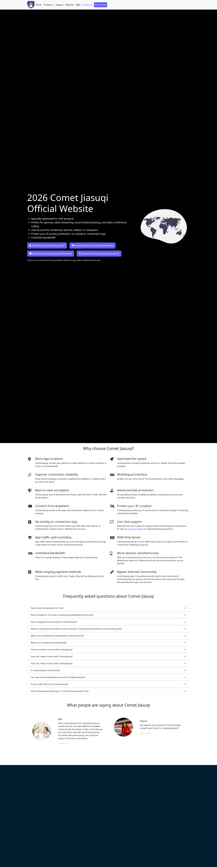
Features (69, 4)
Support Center (135, 529)
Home (38, 4)
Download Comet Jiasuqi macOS (100, 253)
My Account (100, 4)
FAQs (78, 4)
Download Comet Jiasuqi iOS (48, 245)
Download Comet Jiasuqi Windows (52, 253)
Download (87, 4)
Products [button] (47, 4)
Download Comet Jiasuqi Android (94, 245)
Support (59, 4)
